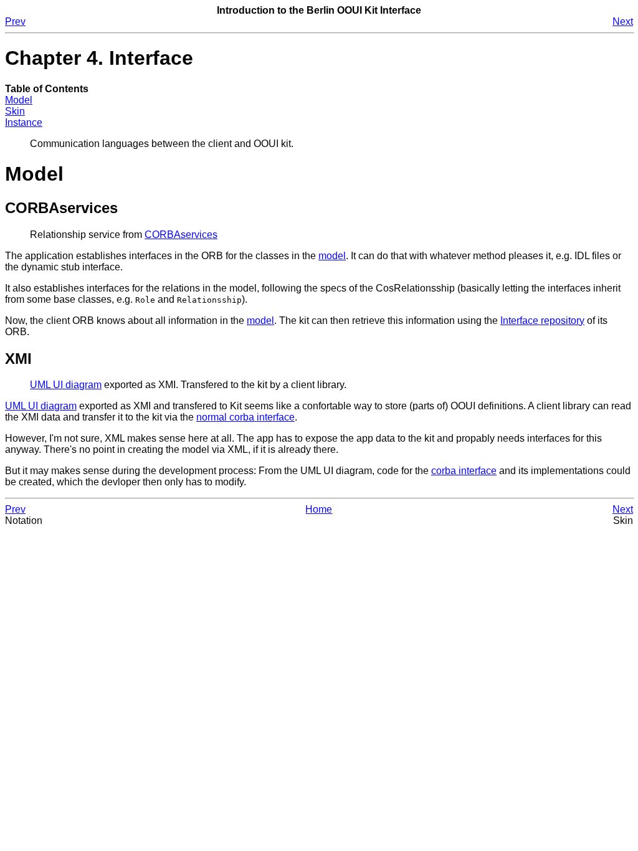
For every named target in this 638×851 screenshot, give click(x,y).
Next (622, 21)
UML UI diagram (66, 384)
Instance (23, 122)
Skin (15, 111)
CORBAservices (181, 234)
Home (318, 509)
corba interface (464, 470)
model (332, 255)
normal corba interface (245, 417)
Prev (15, 21)
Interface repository (542, 320)
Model (18, 100)
